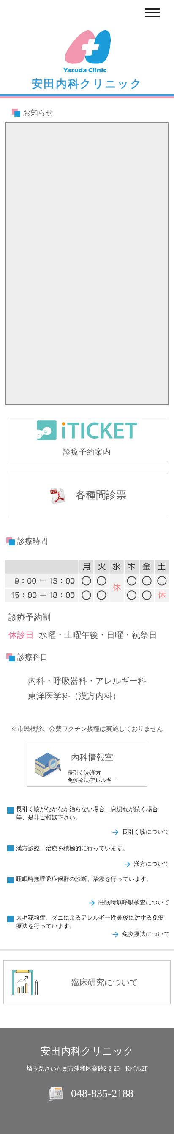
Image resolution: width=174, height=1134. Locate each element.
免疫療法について (145, 934)
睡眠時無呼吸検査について (133, 902)
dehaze (152, 13)
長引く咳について (145, 832)
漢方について (151, 864)
